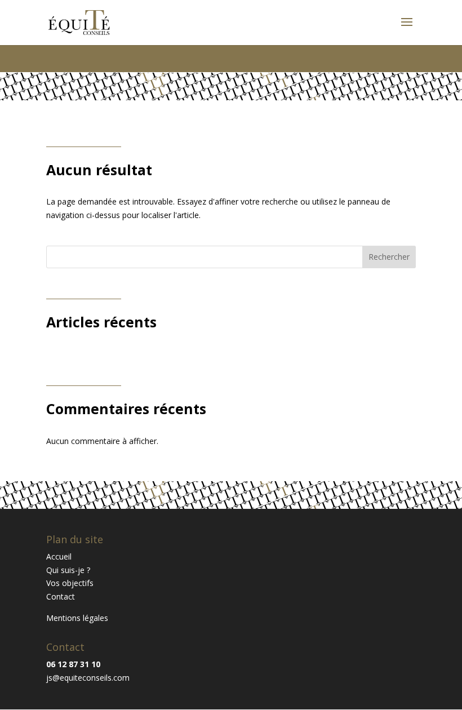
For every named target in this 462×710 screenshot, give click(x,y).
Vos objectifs (70, 583)
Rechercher (389, 256)
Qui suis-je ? (68, 570)
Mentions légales (77, 618)
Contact (60, 596)
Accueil (59, 556)
